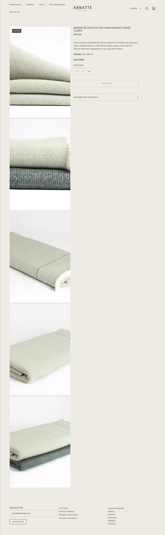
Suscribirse (18, 522)
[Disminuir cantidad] (77, 71)
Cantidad (79, 65)
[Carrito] (153, 8)
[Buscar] (146, 8)
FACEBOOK (111, 521)
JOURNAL (111, 511)
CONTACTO (111, 515)
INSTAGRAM (112, 518)
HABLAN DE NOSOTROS (116, 508)
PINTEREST (112, 524)
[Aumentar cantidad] (89, 71)
